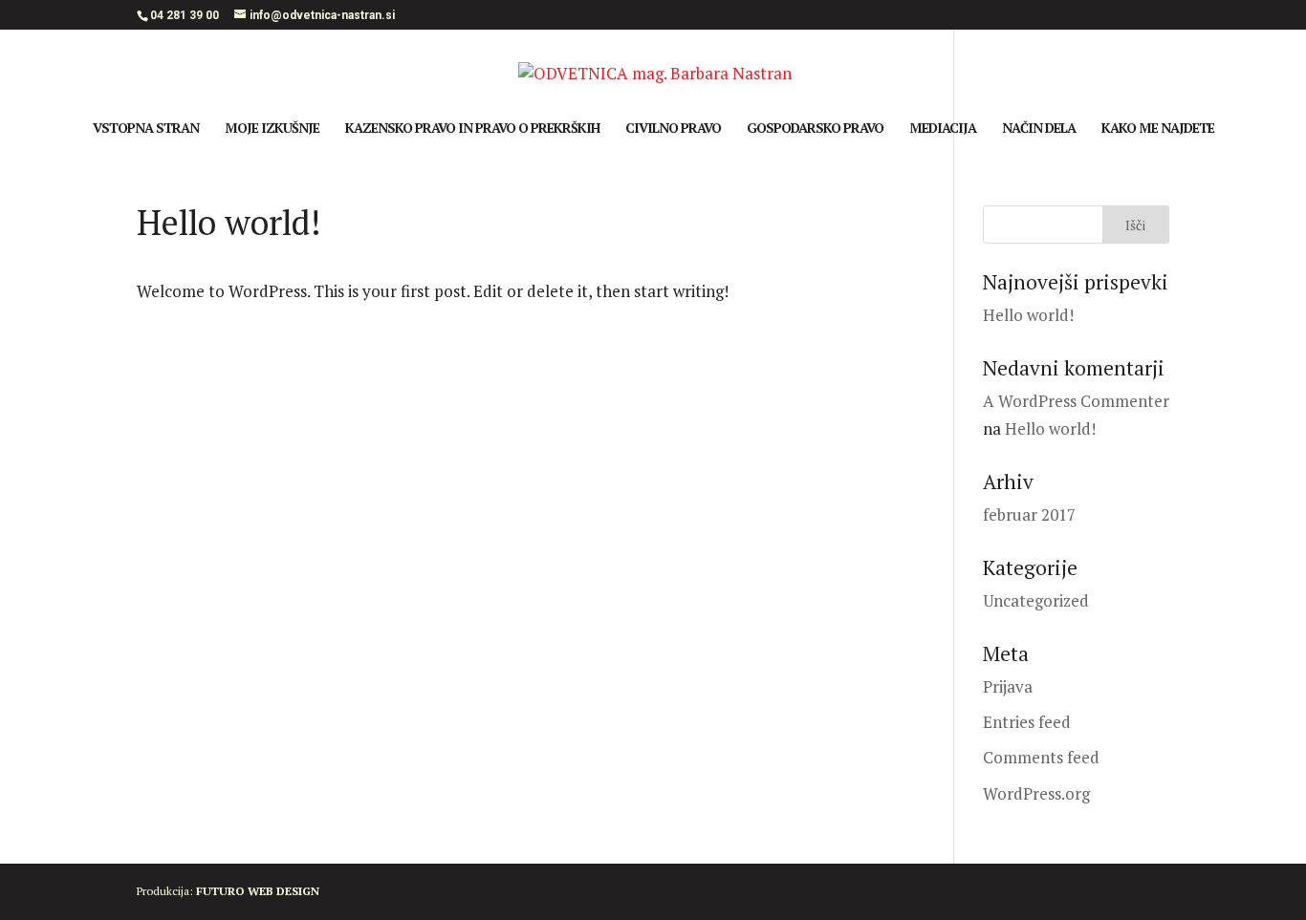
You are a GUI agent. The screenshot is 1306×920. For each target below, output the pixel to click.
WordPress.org (1036, 793)
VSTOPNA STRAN (146, 129)
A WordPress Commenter (1076, 401)
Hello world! (1028, 315)
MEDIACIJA (942, 129)
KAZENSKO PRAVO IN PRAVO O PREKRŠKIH (472, 129)
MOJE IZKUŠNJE (272, 129)
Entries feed (1027, 722)
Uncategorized (1036, 600)
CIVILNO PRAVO (673, 129)
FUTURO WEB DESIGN (257, 891)
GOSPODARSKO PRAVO (815, 129)
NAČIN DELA (1039, 129)
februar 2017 (1029, 514)
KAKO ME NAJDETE (1157, 129)
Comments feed (1041, 757)
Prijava (1008, 686)
